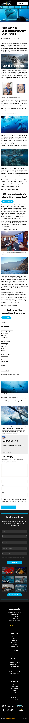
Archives (3, 365)
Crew (4, 38)
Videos (14, 690)
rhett (3, 431)
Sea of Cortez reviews (6, 360)
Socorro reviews (5, 358)
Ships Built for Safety (14, 662)
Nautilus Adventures (10, 718)
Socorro (3, 328)
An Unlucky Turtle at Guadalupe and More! (11, 397)
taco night (11, 433)
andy (3, 427)
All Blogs (3, 322)
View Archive (7, 452)
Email (3, 485)
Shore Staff (14, 640)
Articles (14, 692)
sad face (10, 431)
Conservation (4, 345)
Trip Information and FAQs (14, 612)
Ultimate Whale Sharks (7, 332)
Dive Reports (4, 356)
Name (3, 479)
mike (24, 430)
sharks (7, 433)
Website (3, 492)
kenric (11, 430)
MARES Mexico (14, 699)
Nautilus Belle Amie (14, 666)
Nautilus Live (14, 646)
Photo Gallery (14, 688)
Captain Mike (4, 343)
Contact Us (14, 644)
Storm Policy (14, 616)
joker (8, 430)
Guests (3, 350)
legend (14, 430)
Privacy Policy (14, 618)
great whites (17, 428)
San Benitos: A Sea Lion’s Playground (10, 374)
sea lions (14, 431)
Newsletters (14, 686)
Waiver (14, 622)
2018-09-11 (16, 38)
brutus (6, 427)
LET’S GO (6, 318)
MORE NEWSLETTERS (14, 595)
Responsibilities (14, 614)
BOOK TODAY (7, 202)
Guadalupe (8, 38)
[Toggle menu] (26, 3)
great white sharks (9, 428)
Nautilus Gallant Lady (14, 670)
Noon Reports (4, 361)
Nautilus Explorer (14, 664)
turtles (15, 433)
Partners (14, 637)
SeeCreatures (14, 698)
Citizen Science (5, 347)
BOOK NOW (20, 3)
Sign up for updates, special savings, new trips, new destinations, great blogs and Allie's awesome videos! (14, 523)
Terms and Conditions (14, 620)
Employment (14, 642)
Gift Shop (14, 694)
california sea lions (18, 427)
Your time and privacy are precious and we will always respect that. (13, 557)
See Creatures (4, 337)
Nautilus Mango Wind (14, 672)
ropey (6, 431)
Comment (4, 463)
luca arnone (19, 430)
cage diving (11, 427)
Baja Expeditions (15, 696)
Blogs (14, 685)
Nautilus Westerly (14, 673)
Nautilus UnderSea (14, 668)
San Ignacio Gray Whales (7, 330)
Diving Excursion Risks (14, 624)
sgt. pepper (19, 431)
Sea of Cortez (4, 333)
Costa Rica (3, 335)
